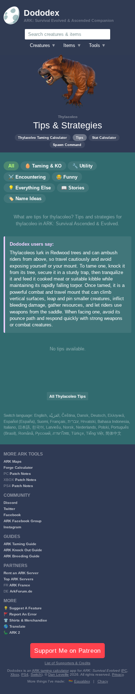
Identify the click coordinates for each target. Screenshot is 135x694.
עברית (73, 421)
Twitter (9, 509)
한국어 (38, 427)
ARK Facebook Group (22, 521)
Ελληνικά (116, 415)
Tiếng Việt (94, 433)
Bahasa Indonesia (113, 421)
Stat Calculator (104, 138)
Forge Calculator (18, 467)
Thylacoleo (67, 117)
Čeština (68, 415)
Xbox (14, 674)
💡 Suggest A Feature (23, 608)
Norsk (68, 427)
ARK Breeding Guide (22, 556)
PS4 (24, 674)
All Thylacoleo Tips (67, 396)
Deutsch (98, 415)
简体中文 (113, 433)
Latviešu (53, 427)
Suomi (42, 421)
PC (124, 670)
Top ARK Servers (18, 579)
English (40, 415)
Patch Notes (20, 474)
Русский (42, 433)
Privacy (117, 674)
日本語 (24, 427)
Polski (103, 427)
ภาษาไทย (61, 433)
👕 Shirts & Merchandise (25, 620)
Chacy (103, 681)
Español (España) (19, 421)
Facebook (12, 515)
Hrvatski (88, 421)
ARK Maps (13, 461)
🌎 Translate (15, 626)
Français (58, 421)
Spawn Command (67, 145)
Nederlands (86, 427)
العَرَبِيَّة (54, 415)
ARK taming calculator (50, 670)
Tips (79, 138)
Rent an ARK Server (21, 573)
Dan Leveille (58, 674)
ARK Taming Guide (20, 544)
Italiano (10, 427)
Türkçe (77, 433)
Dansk (83, 415)
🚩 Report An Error (20, 614)
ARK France (19, 585)
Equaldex (82, 681)
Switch (36, 674)
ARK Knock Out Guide (23, 550)
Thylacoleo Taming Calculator (42, 138)
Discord (10, 503)
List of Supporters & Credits (67, 663)
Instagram (12, 527)
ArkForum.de (21, 591)
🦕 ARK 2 (12, 632)
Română (25, 433)
